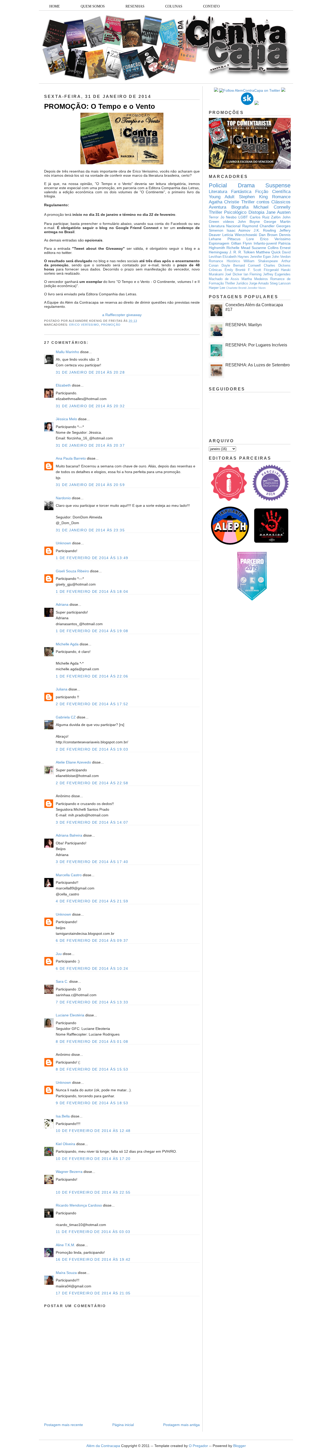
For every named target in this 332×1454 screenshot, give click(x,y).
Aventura (217, 207)
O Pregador (198, 1446)
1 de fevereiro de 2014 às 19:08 (92, 631)
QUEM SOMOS (93, 6)
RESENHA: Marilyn (243, 325)
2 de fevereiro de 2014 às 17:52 (92, 704)
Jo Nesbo (228, 217)
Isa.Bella (63, 1116)
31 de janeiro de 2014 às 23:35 (90, 530)
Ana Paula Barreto (71, 458)
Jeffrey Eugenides (276, 274)
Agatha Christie (224, 201)
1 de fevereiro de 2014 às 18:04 (92, 591)
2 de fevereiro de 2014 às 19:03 (92, 749)
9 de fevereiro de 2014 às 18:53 (92, 1103)
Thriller (248, 201)
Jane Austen (278, 212)
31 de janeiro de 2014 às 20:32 (90, 406)
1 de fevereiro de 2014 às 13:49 (92, 558)
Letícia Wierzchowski (239, 235)
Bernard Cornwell (247, 265)
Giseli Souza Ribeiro (72, 571)
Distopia (256, 212)
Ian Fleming (252, 274)
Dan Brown (268, 235)
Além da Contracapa (103, 1446)
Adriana (62, 604)
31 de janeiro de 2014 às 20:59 (90, 485)
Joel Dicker (233, 274)
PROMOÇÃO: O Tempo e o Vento (99, 106)
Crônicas (215, 270)
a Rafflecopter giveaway (122, 315)
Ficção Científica (272, 191)
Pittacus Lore (240, 239)
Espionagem (219, 243)
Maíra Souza (66, 1273)
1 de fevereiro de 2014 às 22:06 (92, 676)
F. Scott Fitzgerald (263, 270)
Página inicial (123, 1425)
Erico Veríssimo (84, 324)
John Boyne (249, 221)
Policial (218, 185)
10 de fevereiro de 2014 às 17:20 (93, 1159)
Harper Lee (217, 288)
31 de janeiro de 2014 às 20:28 (90, 372)
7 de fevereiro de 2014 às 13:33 (92, 1002)
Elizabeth (63, 385)
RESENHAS (135, 6)
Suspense (277, 185)
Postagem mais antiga (181, 1425)
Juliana (61, 689)
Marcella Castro (69, 875)
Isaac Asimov (239, 230)
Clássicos (280, 201)
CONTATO (211, 6)
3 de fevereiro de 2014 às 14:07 (92, 822)
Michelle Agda (68, 644)
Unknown (63, 543)
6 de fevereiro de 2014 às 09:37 (92, 940)
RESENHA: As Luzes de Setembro (257, 365)
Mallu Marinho (67, 352)
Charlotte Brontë (236, 287)
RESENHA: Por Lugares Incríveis (256, 345)
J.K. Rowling (265, 230)
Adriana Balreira (69, 835)
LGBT (243, 217)
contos (263, 201)
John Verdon (281, 257)
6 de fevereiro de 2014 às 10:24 (92, 968)
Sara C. (62, 981)
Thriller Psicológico (227, 212)
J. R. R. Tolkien (242, 252)
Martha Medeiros (254, 279)
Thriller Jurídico (236, 283)
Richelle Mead (238, 248)
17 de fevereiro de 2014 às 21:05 (93, 1293)
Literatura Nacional (224, 226)
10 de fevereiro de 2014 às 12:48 (93, 1131)
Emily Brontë (235, 270)
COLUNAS (173, 6)
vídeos (228, 221)
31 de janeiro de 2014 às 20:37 (90, 445)
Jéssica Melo (66, 419)
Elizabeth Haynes (236, 257)
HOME (54, 6)
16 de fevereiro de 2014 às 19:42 (93, 1259)
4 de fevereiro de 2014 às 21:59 (92, 901)
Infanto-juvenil (265, 243)
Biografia (239, 207)
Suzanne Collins (265, 248)
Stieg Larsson (280, 283)
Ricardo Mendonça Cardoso (79, 1205)
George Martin (277, 221)
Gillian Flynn (241, 243)
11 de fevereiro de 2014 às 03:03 (93, 1232)
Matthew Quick (268, 252)
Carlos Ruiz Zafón (265, 217)
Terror (214, 217)
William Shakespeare (261, 261)
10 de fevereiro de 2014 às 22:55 (93, 1192)
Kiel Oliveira (65, 1144)
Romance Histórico (224, 261)
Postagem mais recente (63, 1425)
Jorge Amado (259, 283)
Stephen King (253, 196)
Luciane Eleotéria (70, 1015)
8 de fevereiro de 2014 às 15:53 (92, 1069)
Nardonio (63, 498)
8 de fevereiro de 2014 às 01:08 (92, 1041)
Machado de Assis (224, 279)
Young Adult (221, 196)
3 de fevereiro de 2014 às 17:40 (92, 862)
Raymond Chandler (258, 226)
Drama (246, 185)
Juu (59, 954)
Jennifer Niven (256, 287)
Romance (281, 196)
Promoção (111, 324)
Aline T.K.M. (65, 1245)
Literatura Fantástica (230, 191)
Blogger (239, 1446)
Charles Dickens (277, 265)
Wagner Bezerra (69, 1172)
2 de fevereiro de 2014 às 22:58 (92, 783)
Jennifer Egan (260, 257)
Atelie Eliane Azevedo (73, 762)
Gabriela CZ (66, 717)
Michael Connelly (271, 207)
